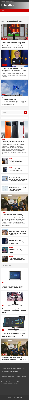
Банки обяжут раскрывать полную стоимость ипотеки (17, 258)
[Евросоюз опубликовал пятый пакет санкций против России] (14, 88)
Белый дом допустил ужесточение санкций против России (17, 251)
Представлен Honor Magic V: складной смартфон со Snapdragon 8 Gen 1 (17, 161)
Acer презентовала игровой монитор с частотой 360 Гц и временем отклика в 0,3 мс (14, 310)
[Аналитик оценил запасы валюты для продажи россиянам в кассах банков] (14, 32)
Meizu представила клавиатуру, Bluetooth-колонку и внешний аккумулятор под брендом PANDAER (18, 180)
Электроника (6, 266)
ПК (3, 282)
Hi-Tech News (7, 5)
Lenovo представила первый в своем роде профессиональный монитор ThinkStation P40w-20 (13, 334)
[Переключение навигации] (3, 10)
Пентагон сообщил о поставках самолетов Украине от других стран (18, 242)
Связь (3, 139)
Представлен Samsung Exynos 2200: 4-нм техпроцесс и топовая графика (18, 189)
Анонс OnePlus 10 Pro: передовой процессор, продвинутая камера (15, 170)
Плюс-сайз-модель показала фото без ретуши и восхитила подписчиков (17, 233)
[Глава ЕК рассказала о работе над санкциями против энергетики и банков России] (14, 58)
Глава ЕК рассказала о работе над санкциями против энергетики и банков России (14, 70)
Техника (5, 38)
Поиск (25, 112)
